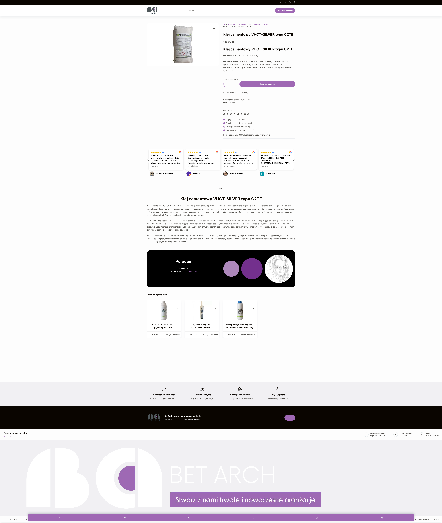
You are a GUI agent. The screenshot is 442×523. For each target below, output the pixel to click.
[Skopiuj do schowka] (248, 114)
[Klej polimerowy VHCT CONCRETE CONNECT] (202, 310)
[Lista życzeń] (281, 2)
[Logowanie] (290, 2)
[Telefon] (60, 517)
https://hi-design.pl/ (377, 436)
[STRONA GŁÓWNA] (224, 24)
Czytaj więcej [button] (156, 166)
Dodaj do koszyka (267, 84)
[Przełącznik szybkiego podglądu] (177, 314)
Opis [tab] (221, 188)
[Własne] (189, 517)
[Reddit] (238, 114)
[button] (293, 161)
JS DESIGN (192, 271)
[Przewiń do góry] (124, 517)
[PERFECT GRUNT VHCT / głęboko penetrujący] (164, 310)
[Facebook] (224, 114)
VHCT (232, 103)
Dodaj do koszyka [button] (172, 334)
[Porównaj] (286, 2)
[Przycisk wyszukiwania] (255, 10)
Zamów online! (287, 10)
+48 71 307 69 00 (432, 436)
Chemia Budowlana (242, 100)
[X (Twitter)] (227, 114)
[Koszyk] (381, 517)
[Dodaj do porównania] (177, 309)
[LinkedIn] (234, 114)
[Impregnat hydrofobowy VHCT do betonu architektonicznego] (240, 310)
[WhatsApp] (241, 114)
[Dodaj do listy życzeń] (177, 303)
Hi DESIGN (7, 436)
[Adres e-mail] (245, 114)
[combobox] (220, 10)
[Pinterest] (231, 114)
